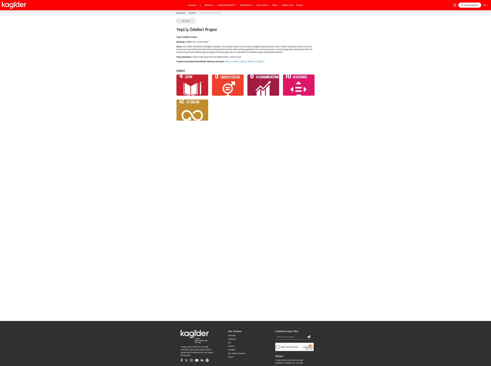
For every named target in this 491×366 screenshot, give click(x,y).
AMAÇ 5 (236, 61)
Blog (274, 5)
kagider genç (287, 5)
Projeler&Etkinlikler (226, 5)
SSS (229, 342)
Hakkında (208, 5)
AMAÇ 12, (261, 61)
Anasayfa (192, 5)
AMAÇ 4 (228, 61)
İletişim (300, 5)
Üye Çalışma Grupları (236, 353)
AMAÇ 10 (252, 61)
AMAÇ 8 (243, 61)
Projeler (192, 13)
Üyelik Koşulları (471, 5)
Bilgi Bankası (246, 5)
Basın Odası (262, 5)
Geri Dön (186, 21)
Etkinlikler (232, 349)
